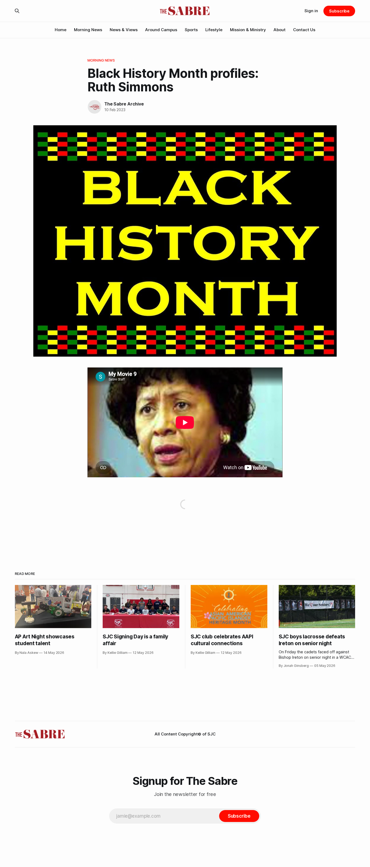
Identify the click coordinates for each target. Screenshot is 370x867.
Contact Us (304, 29)
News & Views (124, 29)
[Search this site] (17, 11)
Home (60, 29)
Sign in (311, 10)
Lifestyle (213, 29)
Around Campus (161, 29)
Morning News (88, 29)
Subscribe (339, 11)
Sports (191, 29)
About (279, 29)
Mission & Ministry (248, 29)
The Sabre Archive (124, 104)
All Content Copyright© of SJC (185, 734)
